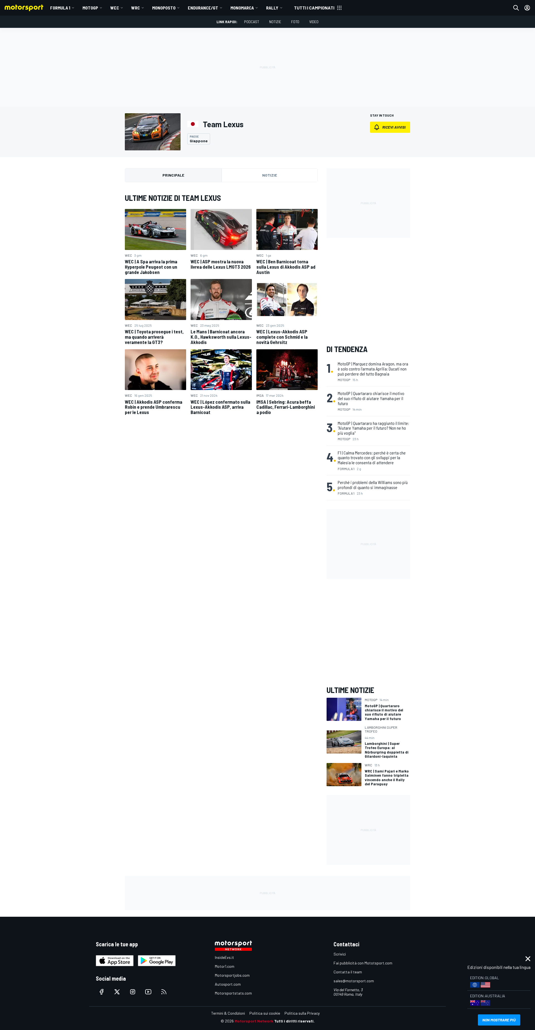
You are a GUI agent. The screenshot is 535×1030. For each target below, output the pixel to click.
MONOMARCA (242, 7)
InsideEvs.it (224, 957)
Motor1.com (224, 966)
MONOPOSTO (164, 7)
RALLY (272, 7)
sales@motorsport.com (354, 980)
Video (313, 21)
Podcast (251, 21)
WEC (114, 7)
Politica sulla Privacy (302, 1013)
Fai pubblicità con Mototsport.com (363, 963)
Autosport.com (228, 984)
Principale (173, 175)
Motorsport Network (254, 1021)
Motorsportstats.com (233, 993)
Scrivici (340, 954)
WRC (135, 7)
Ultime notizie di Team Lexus (173, 197)
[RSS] (163, 991)
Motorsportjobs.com (232, 975)
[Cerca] (516, 7)
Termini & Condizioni (228, 1013)
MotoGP (90, 7)
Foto (295, 21)
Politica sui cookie (264, 1013)
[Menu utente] (527, 7)
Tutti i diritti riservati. (294, 1021)
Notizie (275, 21)
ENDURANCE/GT (203, 7)
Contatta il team (348, 971)
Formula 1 (60, 7)
